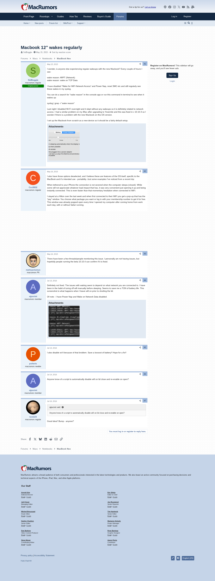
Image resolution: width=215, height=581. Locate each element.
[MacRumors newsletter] (192, 7)
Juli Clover (25, 502)
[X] (179, 7)
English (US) (188, 558)
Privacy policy (27, 555)
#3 (145, 254)
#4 (145, 280)
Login (172, 81)
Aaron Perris (112, 540)
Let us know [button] (150, 7)
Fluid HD (28, 561)
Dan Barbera (26, 531)
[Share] (140, 64)
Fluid (22, 561)
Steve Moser (26, 540)
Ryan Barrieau (113, 531)
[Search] (189, 23)
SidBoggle (27, 52)
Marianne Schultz (114, 521)
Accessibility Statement (44, 555)
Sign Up (172, 75)
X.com (28, 497)
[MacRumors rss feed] (188, 7)
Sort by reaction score (61, 52)
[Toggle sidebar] (192, 23)
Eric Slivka (111, 492)
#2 (145, 171)
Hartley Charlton (27, 521)
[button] (43, 16)
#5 (145, 347)
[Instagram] (174, 7)
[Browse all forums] (185, 23)
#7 (145, 401)
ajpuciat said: (55, 407)
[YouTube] (183, 7)
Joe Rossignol (113, 502)
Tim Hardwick (113, 511)
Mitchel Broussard (28, 511)
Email (23, 497)
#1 (145, 64)
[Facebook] (169, 7)
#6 (145, 374)
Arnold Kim (25, 492)
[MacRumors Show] (165, 7)
